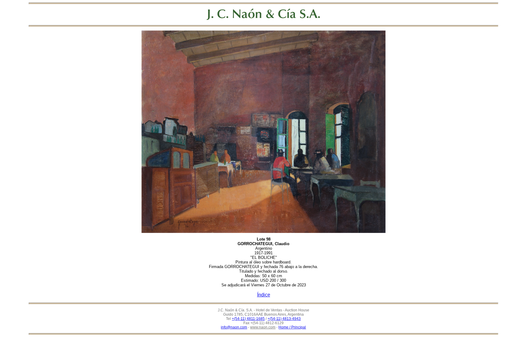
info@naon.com (234, 327)
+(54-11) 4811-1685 (248, 319)
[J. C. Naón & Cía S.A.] (263, 14)
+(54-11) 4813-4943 (284, 319)
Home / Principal (292, 327)
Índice (263, 294)
